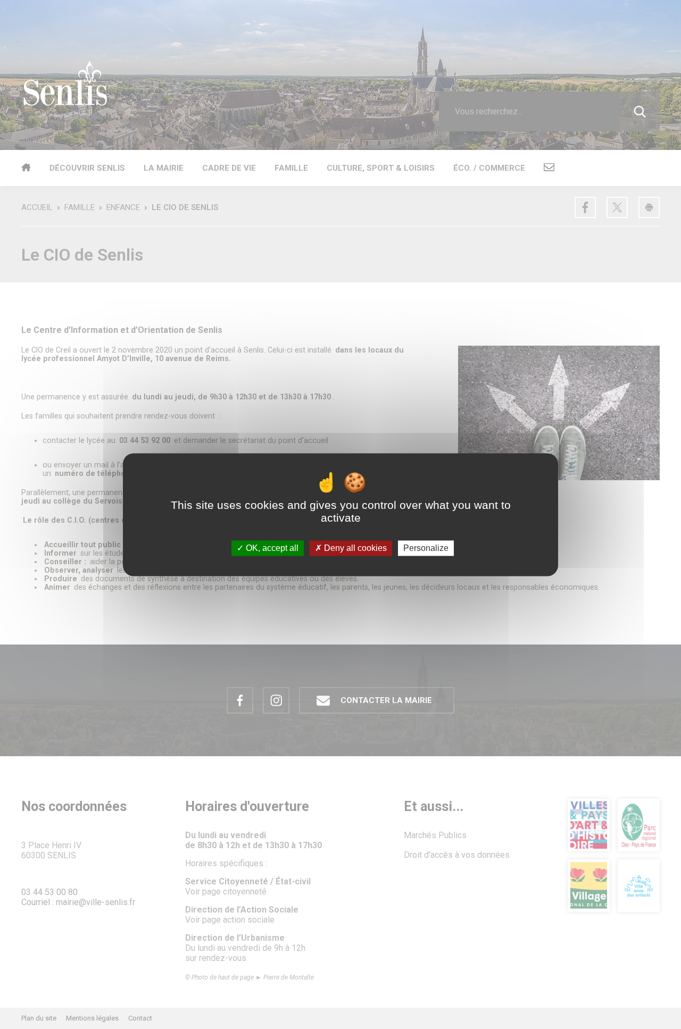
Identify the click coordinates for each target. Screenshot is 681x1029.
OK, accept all (271, 548)
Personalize (426, 548)
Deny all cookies (354, 548)
